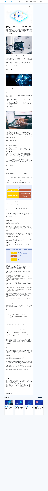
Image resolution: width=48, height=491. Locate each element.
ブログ (25, 478)
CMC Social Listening (27, 465)
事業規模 (16, 481)
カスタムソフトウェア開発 (7, 462)
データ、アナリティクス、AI (18, 465)
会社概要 (5, 478)
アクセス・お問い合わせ (40, 1)
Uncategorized (6, 406)
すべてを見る (40, 397)
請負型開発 (36, 462)
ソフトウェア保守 (6, 464)
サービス (20, 1)
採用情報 (34, 1)
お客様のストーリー (17, 478)
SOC (25, 472)
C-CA (25, 470)
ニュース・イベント (27, 481)
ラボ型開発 (36, 464)
